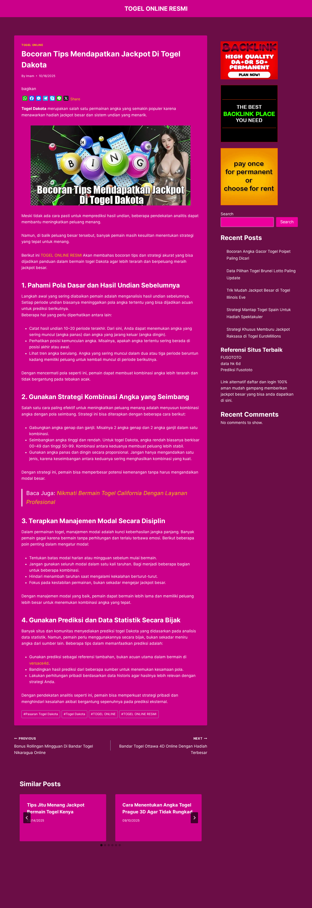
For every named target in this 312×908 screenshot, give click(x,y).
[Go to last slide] (27, 817)
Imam (30, 76)
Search (227, 214)
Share (75, 99)
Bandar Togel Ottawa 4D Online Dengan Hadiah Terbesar (163, 746)
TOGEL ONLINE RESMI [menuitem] (61, 255)
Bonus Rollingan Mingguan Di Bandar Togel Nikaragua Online (53, 746)
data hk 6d (231, 363)
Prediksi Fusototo (236, 369)
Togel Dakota (74, 714)
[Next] (194, 817)
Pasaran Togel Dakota (41, 714)
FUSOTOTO (231, 357)
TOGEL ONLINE (32, 45)
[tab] (101, 845)
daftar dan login (261, 382)
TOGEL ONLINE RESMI (138, 714)
